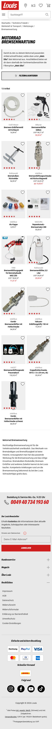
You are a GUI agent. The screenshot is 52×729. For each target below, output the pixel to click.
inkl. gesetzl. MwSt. (23, 710)
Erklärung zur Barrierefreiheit (15, 614)
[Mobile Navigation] (3, 14)
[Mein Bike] (33, 5)
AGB (4, 596)
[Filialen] (25, 5)
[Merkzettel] (41, 5)
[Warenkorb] (48, 5)
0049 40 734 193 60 (30, 502)
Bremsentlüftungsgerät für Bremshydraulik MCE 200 (13, 273)
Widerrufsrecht (9, 605)
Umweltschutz (8, 619)
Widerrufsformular (10, 609)
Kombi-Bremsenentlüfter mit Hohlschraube (13, 324)
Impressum (7, 591)
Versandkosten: (11, 717)
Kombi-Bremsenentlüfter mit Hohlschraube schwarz (13, 418)
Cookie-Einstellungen (11, 623)
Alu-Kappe (13, 224)
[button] (47, 14)
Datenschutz (8, 600)
